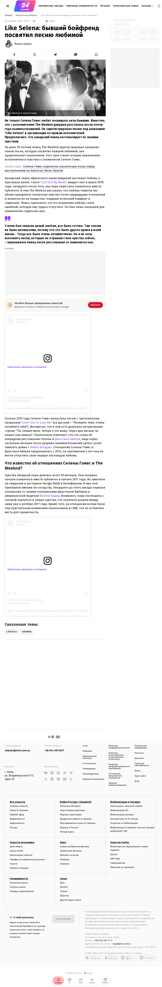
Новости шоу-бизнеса (26, 15)
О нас (85, 746)
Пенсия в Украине (19, 868)
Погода (13, 827)
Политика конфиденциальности (119, 747)
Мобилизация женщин (122, 814)
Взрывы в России (69, 827)
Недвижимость (19, 878)
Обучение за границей (122, 867)
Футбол (64, 887)
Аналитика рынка (19, 882)
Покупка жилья (18, 887)
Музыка (105, 6)
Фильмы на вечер (69, 855)
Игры (137, 781)
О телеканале (89, 764)
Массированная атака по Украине (77, 823)
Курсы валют (16, 850)
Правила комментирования (117, 784)
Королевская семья (125, 6)
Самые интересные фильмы (74, 846)
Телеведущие (89, 769)
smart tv (128, 957)
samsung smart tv (147, 957)
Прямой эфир (17, 814)
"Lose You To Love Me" (36, 422)
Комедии (64, 859)
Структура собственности (141, 765)
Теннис (63, 891)
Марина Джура (23, 44)
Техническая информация (140, 747)
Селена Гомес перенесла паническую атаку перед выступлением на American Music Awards (50, 168)
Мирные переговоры (71, 814)
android (93, 957)
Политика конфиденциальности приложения (119, 766)
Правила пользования (93, 779)
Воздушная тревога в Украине (75, 819)
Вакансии (139, 758)
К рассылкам (63, 919)
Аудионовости (17, 823)
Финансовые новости (21, 855)
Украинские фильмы (70, 850)
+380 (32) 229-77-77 (103, 940)
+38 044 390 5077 (54, 750)
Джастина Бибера (67, 439)
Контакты (139, 753)
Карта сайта (140, 776)
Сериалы (64, 863)
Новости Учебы (119, 842)
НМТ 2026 (115, 858)
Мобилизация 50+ (119, 810)
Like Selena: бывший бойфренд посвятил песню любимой (68, 15)
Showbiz (9, 15)
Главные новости (19, 806)
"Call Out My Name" (53, 182)
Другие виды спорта (70, 900)
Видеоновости (17, 819)
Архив (137, 771)
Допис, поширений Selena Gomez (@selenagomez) (33, 408)
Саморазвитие (117, 863)
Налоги (13, 863)
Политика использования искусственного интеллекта (116, 756)
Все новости (17, 801)
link (45, 773)
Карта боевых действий (72, 810)
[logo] (25, 6)
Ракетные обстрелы (70, 806)
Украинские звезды (50, 6)
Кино (63, 842)
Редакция (87, 751)
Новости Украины (19, 810)
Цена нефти (16, 846)
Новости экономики (22, 842)
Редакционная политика (90, 757)
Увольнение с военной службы (126, 806)
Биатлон (64, 895)
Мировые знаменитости (82, 6)
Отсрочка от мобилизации (124, 823)
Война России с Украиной (75, 801)
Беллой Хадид (50, 496)
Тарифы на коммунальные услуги (27, 859)
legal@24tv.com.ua (122, 944)
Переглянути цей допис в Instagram (27, 367)
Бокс (62, 882)
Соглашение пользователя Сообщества (115, 776)
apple (111, 957)
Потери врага (67, 831)
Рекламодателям (91, 774)
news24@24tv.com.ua (17, 750)
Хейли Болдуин (41, 447)
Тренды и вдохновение (22, 891)
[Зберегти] (96, 54)
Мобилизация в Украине (125, 801)
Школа (113, 854)
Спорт (63, 878)
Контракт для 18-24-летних (124, 819)
